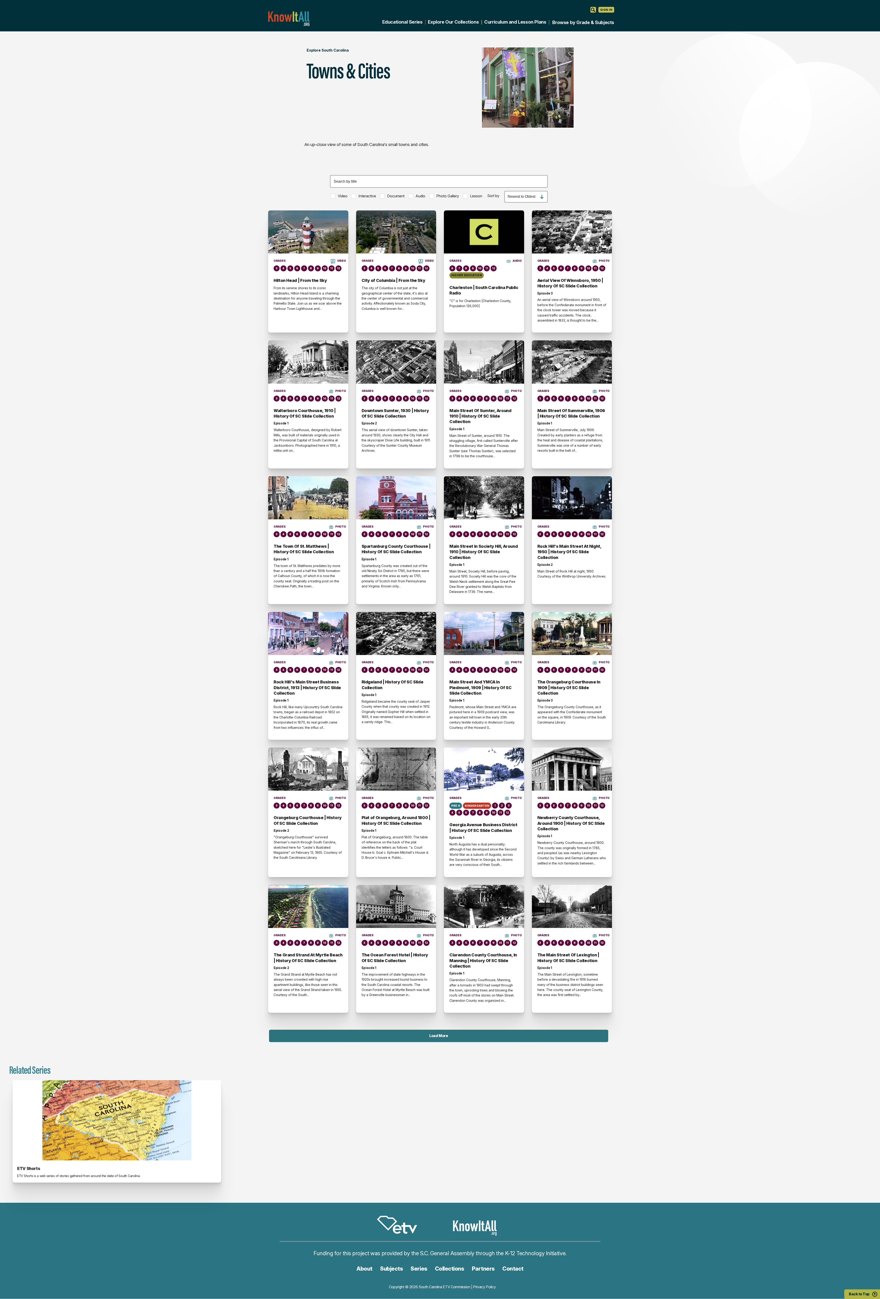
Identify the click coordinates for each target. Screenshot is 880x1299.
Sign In (606, 9)
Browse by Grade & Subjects (583, 22)
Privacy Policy (484, 1287)
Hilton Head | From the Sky (300, 280)
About (364, 1268)
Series (418, 1268)
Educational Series (402, 22)
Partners (483, 1268)
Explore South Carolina (328, 50)
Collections (449, 1268)
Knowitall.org (289, 18)
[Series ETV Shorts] (117, 1120)
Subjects (391, 1268)
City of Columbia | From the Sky (393, 280)
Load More (438, 1035)
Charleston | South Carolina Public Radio (483, 290)
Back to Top (859, 1294)
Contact (512, 1268)
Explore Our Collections (453, 22)
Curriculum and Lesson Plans (515, 22)
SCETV (399, 1225)
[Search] (593, 10)
